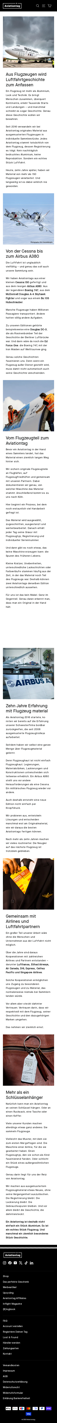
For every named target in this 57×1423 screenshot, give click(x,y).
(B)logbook (9, 1309)
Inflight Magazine (12, 1304)
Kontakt (7, 1354)
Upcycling (8, 1293)
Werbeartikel (9, 1287)
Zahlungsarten (11, 1348)
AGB (5, 1376)
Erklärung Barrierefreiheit (16, 1398)
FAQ (5, 1321)
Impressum (9, 1371)
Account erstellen (13, 1326)
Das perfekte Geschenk (16, 1282)
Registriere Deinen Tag (15, 1332)
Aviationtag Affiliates (14, 1298)
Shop (6, 1276)
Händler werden (11, 1343)
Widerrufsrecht (11, 1387)
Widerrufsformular (13, 1393)
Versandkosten (11, 1365)
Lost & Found (10, 1337)
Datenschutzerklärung (15, 1382)
